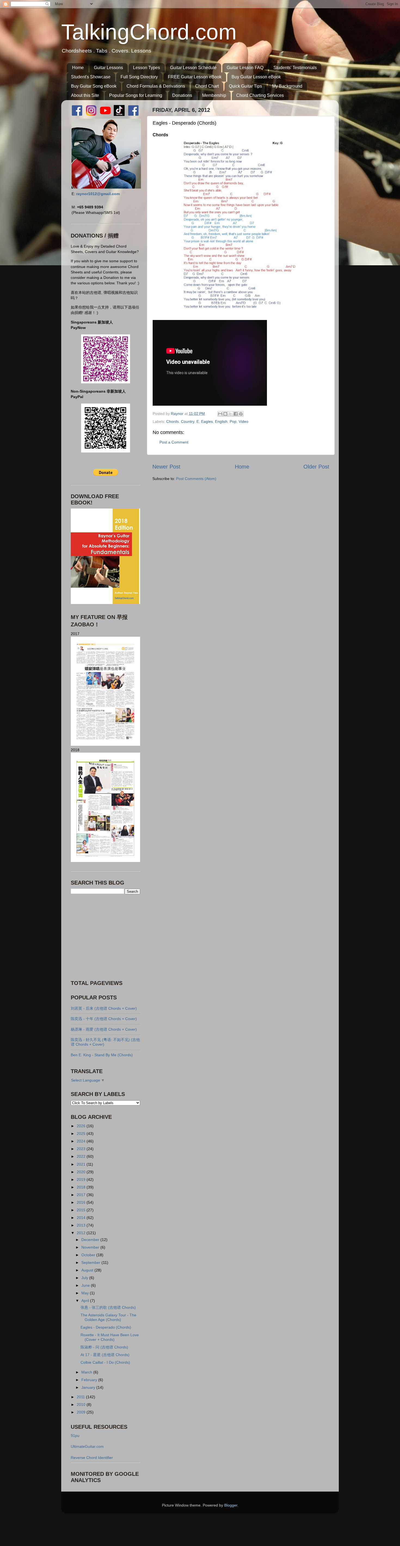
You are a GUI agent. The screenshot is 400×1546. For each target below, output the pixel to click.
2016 (82, 1202)
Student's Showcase (90, 77)
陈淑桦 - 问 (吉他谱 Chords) (104, 1347)
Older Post (316, 467)
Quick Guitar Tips (245, 86)
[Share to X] (230, 414)
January (88, 1387)
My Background (287, 86)
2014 (82, 1217)
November (90, 1247)
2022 (82, 1156)
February (89, 1380)
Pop (233, 421)
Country (187, 421)
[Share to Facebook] (235, 414)
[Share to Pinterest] (241, 414)
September (91, 1262)
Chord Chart (207, 86)
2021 (82, 1164)
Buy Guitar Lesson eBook (256, 77)
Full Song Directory (139, 77)
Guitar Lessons (108, 67)
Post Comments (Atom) (196, 478)
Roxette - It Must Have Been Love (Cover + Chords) (110, 1337)
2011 (81, 1397)
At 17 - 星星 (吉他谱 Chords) (105, 1355)
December (90, 1239)
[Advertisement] (105, 937)
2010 (82, 1404)
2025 (82, 1133)
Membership (214, 95)
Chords (172, 421)
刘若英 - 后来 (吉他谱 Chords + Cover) (104, 1008)
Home (78, 67)
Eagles (207, 421)
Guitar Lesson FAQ (245, 67)
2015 (82, 1210)
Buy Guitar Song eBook (93, 86)
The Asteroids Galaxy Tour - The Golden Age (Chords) (108, 1317)
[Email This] (220, 414)
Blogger (230, 1505)
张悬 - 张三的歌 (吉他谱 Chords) (108, 1307)
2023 (82, 1149)
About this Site (85, 95)
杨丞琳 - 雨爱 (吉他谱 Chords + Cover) (104, 1029)
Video (243, 421)
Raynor (177, 413)
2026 (82, 1126)
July (85, 1278)
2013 (82, 1225)
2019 (82, 1179)
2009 (82, 1412)
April (85, 1300)
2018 (82, 1187)
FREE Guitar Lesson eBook (194, 77)
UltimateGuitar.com (87, 1446)
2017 (82, 1195)
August (87, 1270)
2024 (82, 1141)
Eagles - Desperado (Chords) (106, 1327)
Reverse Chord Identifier (92, 1457)
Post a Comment (173, 442)
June (86, 1285)
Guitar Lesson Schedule (193, 67)
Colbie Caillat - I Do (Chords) (105, 1362)
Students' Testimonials (295, 67)
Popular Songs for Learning (135, 95)
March (87, 1372)
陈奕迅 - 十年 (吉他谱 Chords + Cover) (104, 1019)
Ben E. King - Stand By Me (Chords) (102, 1055)
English (221, 421)
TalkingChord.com (149, 32)
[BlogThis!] (225, 414)
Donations (182, 95)
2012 (82, 1233)
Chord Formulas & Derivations (156, 86)
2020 (82, 1172)
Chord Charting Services (260, 95)
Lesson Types (146, 67)
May (85, 1293)
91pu (75, 1435)
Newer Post (166, 467)
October (88, 1255)
